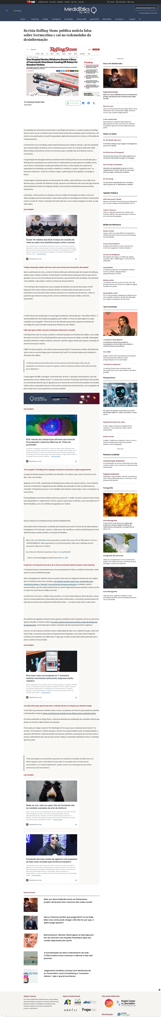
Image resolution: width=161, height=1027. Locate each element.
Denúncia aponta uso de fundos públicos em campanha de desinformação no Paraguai (119, 157)
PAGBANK (60, 2)
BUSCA (112, 2)
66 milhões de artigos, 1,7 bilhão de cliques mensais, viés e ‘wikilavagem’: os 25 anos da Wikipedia (119, 259)
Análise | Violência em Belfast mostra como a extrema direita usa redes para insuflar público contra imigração (119, 442)
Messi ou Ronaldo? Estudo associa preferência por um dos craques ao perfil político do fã (120, 202)
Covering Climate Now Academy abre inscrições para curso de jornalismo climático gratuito (119, 370)
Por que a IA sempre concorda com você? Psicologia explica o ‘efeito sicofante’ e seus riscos (120, 413)
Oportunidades (68, 19)
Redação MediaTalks (36, 102)
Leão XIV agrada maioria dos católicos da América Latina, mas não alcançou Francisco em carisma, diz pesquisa (119, 214)
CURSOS (67, 2)
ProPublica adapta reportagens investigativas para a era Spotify (120, 145)
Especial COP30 (94, 19)
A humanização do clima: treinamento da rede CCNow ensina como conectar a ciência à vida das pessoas (68, 955)
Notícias (22, 19)
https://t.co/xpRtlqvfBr (62, 552)
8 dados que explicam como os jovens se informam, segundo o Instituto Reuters (118, 247)
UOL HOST (53, 2)
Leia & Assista (119, 19)
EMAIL (132, 2)
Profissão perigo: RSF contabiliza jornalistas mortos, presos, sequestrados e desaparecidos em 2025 (119, 272)
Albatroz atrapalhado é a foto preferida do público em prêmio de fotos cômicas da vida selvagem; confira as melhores (119, 562)
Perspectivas (35, 19)
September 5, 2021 (61, 557)
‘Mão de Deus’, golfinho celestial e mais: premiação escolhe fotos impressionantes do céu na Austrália (119, 598)
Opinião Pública (107, 19)
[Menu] (7, 10)
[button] (139, 19)
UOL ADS (81, 2)
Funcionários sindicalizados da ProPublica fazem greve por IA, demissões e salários (118, 183)
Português (18, 10)
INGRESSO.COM (43, 2)
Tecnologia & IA (56, 19)
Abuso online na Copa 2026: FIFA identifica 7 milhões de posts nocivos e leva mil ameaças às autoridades (119, 235)
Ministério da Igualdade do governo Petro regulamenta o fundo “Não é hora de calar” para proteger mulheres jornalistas (119, 170)
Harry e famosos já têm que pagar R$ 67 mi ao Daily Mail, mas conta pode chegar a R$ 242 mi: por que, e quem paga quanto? (69, 920)
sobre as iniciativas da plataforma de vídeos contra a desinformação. (69, 713)
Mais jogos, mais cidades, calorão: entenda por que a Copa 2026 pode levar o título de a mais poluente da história (120, 478)
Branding (45, 19)
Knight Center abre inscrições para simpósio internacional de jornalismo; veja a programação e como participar (119, 358)
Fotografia (132, 19)
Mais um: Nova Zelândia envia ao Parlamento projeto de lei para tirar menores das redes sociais (120, 97)
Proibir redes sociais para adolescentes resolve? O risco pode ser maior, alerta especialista (117, 428)
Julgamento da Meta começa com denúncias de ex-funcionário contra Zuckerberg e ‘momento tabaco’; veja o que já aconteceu (67, 973)
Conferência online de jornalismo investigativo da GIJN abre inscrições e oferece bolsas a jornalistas (118, 344)
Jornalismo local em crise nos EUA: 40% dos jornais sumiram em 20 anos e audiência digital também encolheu (120, 284)
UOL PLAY (74, 2)
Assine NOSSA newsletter (145, 8)
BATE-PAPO (122, 2)
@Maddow (42, 540)
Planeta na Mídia (81, 19)
